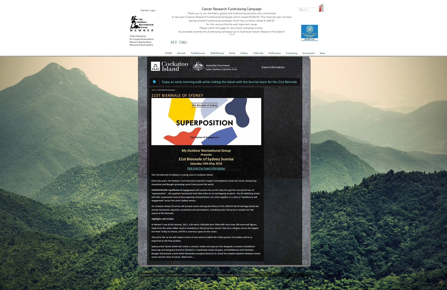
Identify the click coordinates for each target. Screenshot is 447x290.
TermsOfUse (159, 274)
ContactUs (145, 274)
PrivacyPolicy (175, 274)
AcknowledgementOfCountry (200, 274)
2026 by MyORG (248, 274)
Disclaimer (223, 274)
